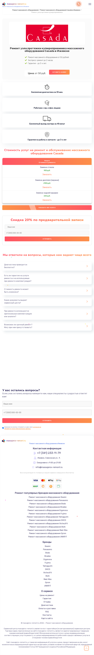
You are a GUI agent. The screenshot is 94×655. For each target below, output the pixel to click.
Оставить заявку (59, 72)
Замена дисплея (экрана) (47, 180)
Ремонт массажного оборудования (25, 10)
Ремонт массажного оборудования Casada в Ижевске (60, 10)
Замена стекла (47, 167)
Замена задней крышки (47, 193)
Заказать (47, 174)
